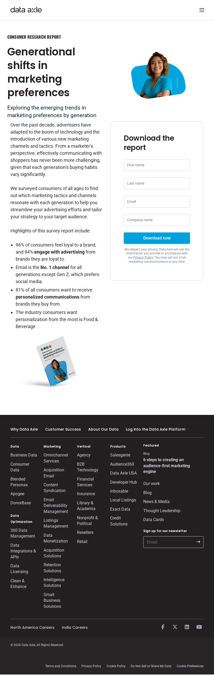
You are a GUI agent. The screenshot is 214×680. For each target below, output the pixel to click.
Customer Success (63, 429)
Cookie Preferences (190, 666)
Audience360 (122, 464)
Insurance (86, 493)
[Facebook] (163, 627)
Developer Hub (123, 482)
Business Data (23, 455)
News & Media (156, 501)
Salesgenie (120, 455)
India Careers (75, 627)
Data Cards (153, 519)
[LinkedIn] (187, 627)
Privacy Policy (143, 257)
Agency (84, 455)
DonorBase (20, 502)
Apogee (17, 493)
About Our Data (103, 429)
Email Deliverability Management (56, 505)
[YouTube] (199, 627)
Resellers (85, 532)
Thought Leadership (161, 510)
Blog (147, 492)
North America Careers (32, 627)
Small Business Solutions (52, 600)
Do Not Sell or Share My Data (151, 666)
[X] (175, 627)
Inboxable (119, 491)
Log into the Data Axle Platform (155, 429)
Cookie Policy (116, 666)
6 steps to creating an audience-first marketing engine (166, 465)
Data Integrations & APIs (23, 551)
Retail (82, 541)
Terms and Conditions (60, 666)
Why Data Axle (24, 429)
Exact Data (120, 509)
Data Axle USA (123, 473)
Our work (151, 483)
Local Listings (123, 500)
